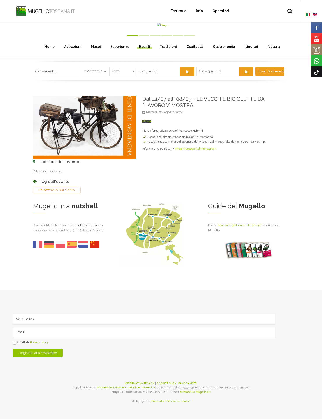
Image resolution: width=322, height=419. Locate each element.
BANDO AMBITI (187, 383)
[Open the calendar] (187, 71)
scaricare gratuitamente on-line (240, 225)
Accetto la (32, 342)
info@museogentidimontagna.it (195, 148)
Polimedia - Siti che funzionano (171, 401)
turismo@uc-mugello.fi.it (195, 392)
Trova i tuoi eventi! (270, 71)
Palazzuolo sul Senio (56, 190)
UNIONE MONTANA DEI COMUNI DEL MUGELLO (125, 387)
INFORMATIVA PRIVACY (139, 383)
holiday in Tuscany (89, 225)
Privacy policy (39, 342)
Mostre (146, 121)
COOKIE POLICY (166, 383)
